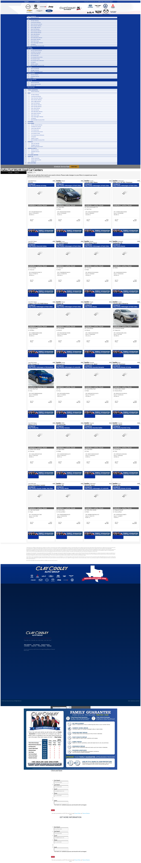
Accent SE (88, 424)
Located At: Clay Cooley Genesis (63, 427)
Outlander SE (117, 243)
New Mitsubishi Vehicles (36, 37)
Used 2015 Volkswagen (90, 483)
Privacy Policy (46, 649)
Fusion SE (60, 485)
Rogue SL (59, 303)
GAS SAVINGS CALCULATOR (37, 45)
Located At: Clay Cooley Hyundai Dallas (93, 427)
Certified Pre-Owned (36, 52)
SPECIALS (30, 141)
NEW (28, 19)
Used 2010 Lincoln (89, 180)
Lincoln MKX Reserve (120, 303)
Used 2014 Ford (60, 483)
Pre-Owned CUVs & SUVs (36, 57)
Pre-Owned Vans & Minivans (37, 60)
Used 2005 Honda (60, 362)
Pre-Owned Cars (35, 55)
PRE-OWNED (31, 123)
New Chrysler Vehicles (36, 25)
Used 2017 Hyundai (89, 423)
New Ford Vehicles (35, 29)
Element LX (60, 364)
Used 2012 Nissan (32, 423)
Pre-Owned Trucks (35, 58)
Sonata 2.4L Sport (91, 364)
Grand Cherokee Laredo (36, 485)
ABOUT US (29, 80)
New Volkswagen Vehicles (37, 42)
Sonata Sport (117, 424)
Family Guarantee (35, 17)
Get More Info (33, 234)
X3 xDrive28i (60, 424)
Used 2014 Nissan (60, 302)
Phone (55, 793)
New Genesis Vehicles (36, 30)
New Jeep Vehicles (35, 34)
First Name (57, 780)
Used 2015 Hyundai (89, 362)
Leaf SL (59, 182)
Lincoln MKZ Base (91, 182)
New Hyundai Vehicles (36, 32)
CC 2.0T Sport (90, 485)
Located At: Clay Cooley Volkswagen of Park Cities (69, 185)
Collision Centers (31, 79)
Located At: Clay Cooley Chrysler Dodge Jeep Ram (40, 487)
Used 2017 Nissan (32, 241)
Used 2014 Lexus (60, 241)
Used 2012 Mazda (89, 241)
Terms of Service (86, 813)
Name (55, 800)
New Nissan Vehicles (36, 39)
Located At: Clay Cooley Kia (33, 427)
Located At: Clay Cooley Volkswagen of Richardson (40, 366)
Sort (35, 172)
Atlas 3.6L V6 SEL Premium (122, 182)
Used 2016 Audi (116, 362)
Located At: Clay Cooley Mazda (119, 245)
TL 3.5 (30, 182)
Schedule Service (35, 76)
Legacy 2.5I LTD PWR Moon (38, 303)
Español (27, 1)
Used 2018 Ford (117, 483)
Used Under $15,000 (35, 53)
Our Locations (31, 87)
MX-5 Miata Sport (91, 243)
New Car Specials (35, 68)
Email (55, 789)
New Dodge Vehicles (35, 27)
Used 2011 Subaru (32, 302)
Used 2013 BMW (60, 423)
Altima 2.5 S (32, 424)
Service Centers (34, 74)
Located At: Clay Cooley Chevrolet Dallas (37, 245)
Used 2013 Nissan (60, 180)
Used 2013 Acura (32, 180)
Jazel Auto (137, 700)
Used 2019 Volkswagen (118, 180)
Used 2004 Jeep (32, 483)
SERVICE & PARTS (32, 148)
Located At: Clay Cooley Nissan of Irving (37, 185)
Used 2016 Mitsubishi (118, 241)
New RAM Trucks (35, 41)
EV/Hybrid (29, 47)
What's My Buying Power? (37, 71)
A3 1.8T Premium (119, 364)
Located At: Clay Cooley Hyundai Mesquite (94, 366)
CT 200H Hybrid (62, 243)
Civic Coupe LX (33, 364)
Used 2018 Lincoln (117, 302)
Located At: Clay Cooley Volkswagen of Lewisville (68, 366)
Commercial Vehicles (36, 22)
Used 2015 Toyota (89, 302)
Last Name (57, 784)
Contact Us (33, 85)
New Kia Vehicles (35, 36)
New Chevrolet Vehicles (36, 24)
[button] (74, 166)
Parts (32, 78)
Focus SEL (117, 485)
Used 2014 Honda (32, 362)
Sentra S (31, 243)
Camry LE (88, 303)
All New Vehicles (35, 20)
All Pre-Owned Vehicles (36, 50)
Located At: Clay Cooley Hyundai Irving (121, 427)
